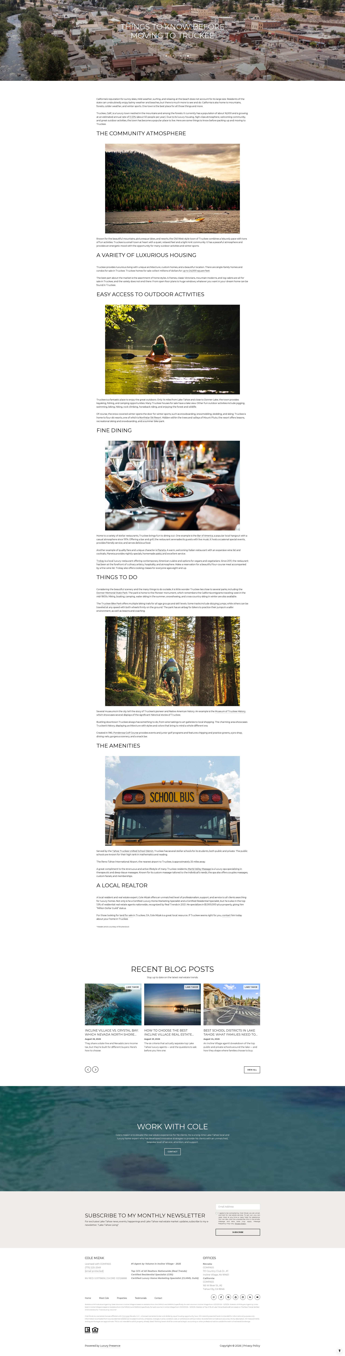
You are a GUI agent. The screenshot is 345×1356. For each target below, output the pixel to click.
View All (252, 1070)
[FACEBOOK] (221, 1297)
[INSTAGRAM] (213, 1297)
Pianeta (162, 550)
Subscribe (237, 1232)
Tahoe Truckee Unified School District (132, 851)
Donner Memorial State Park (111, 593)
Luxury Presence (110, 1345)
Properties (122, 1298)
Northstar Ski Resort (150, 417)
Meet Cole (104, 1298)
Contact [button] (172, 1151)
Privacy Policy (240, 1224)
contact (226, 915)
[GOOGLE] (228, 1297)
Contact (158, 1298)
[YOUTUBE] (257, 1297)
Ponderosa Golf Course (125, 733)
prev (88, 1069)
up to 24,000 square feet (196, 271)
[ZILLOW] (235, 1297)
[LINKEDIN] (250, 1297)
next (95, 1069)
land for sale (126, 915)
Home (88, 1298)
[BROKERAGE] (243, 1297)
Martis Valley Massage (199, 869)
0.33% (133, 117)
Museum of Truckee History (230, 711)
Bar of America (205, 535)
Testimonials (140, 1298)
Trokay (100, 561)
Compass (125, 1316)
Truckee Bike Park (111, 603)
